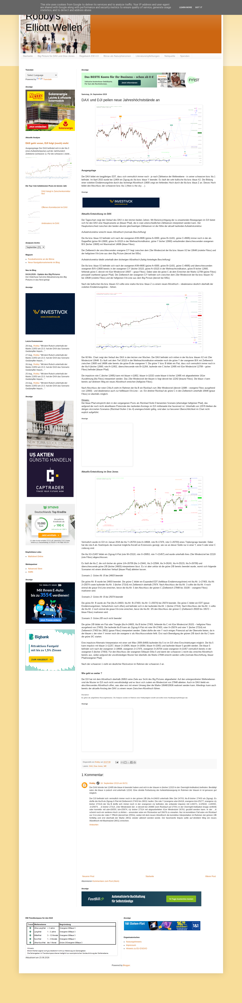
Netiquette (169, 56)
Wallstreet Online (35, 556)
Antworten (93, 825)
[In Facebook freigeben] (131, 762)
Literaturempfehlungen (148, 56)
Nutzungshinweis (134, 942)
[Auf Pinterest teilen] (134, 762)
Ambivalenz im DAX (50, 223)
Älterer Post (210, 876)
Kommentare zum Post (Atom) (106, 881)
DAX (91, 766)
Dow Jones (98, 766)
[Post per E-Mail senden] (117, 762)
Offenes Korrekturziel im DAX (54, 207)
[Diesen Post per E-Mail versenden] (122, 762)
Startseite (28, 56)
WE (105, 766)
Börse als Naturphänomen (117, 56)
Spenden (184, 56)
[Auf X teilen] (128, 762)
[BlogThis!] (125, 762)
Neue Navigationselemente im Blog (44, 262)
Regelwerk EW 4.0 (89, 56)
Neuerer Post (88, 876)
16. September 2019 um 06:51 (114, 783)
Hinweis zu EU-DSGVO (136, 948)
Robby (92, 783)
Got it (198, 7)
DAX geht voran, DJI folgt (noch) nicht (47, 143)
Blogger (126, 965)
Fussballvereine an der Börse (41, 259)
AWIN (30, 572)
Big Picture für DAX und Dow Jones (56, 56)
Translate (47, 79)
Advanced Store (35, 569)
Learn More (185, 7)
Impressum (131, 945)
